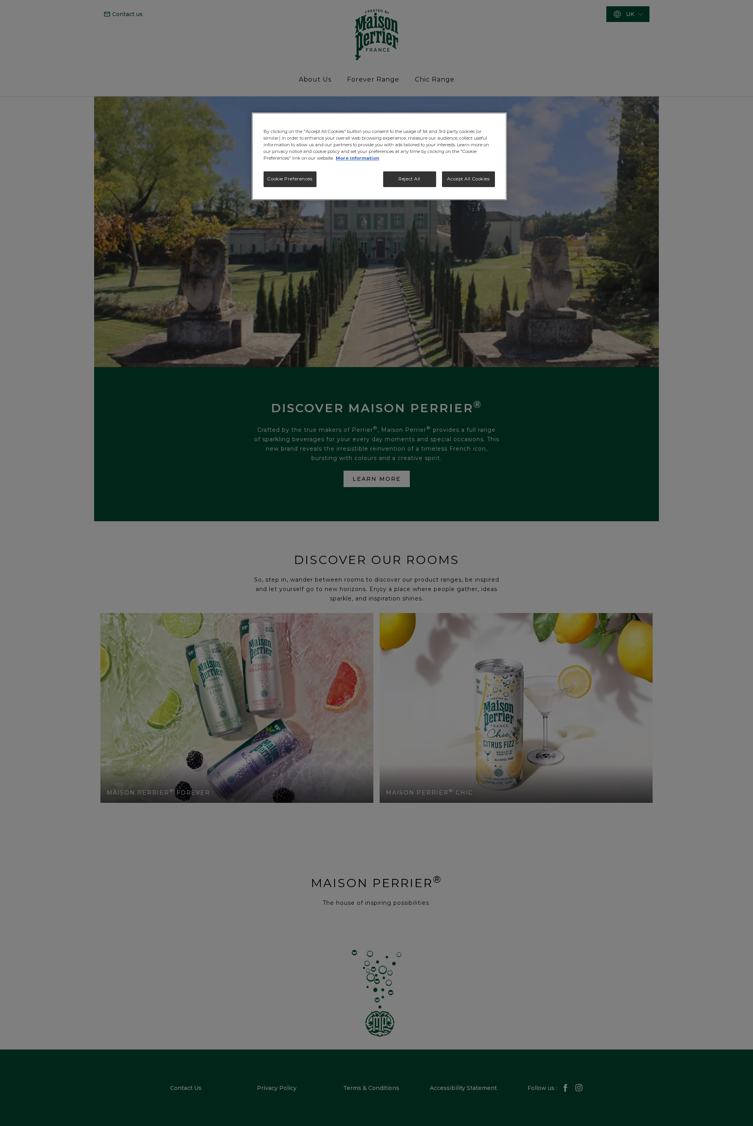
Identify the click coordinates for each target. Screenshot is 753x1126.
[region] (379, 156)
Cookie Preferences (289, 179)
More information (357, 158)
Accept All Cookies (468, 179)
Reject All (409, 179)
